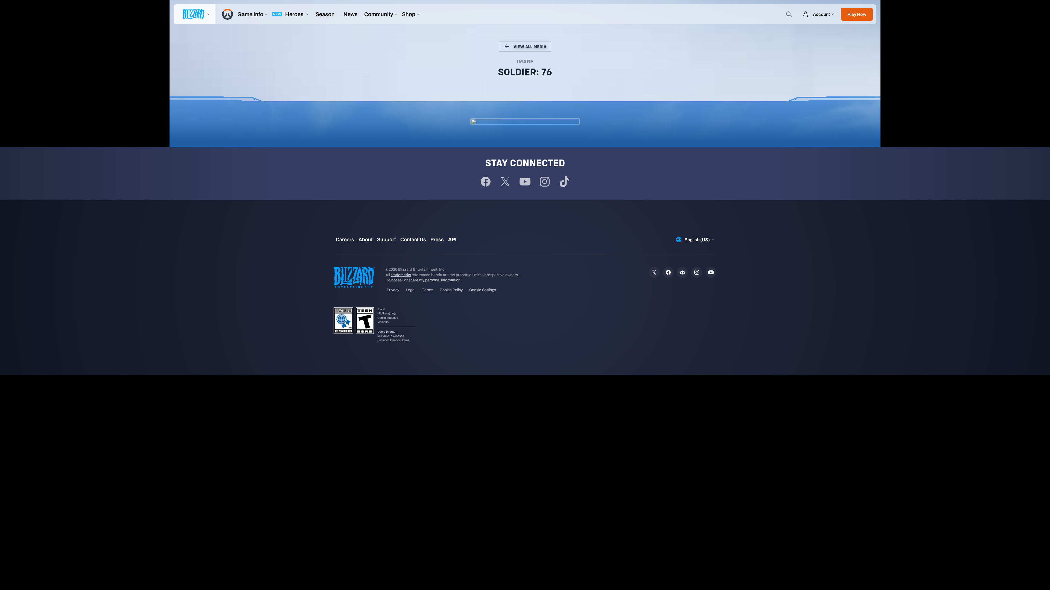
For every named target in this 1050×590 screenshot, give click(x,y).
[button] (857, 14)
